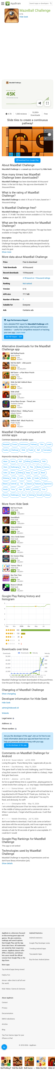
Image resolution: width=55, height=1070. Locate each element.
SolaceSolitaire (16, 527)
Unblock (36, 461)
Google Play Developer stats (39, 943)
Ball (38, 450)
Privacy (4, 1008)
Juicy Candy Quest (17, 537)
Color (14, 478)
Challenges (15, 495)
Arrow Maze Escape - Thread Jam (23, 401)
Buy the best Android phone (39, 960)
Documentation (7, 1013)
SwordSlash (15, 518)
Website (5, 713)
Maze (5, 461)
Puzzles (6, 450)
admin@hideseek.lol (10, 708)
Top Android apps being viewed (13, 969)
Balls (29, 478)
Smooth (40, 495)
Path (44, 461)
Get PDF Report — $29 (14, 337)
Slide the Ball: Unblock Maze (21, 382)
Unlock (47, 495)
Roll (20, 461)
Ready (5, 489)
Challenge (14, 450)
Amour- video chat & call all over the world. (13, 981)
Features (38, 484)
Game (13, 461)
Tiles (42, 444)
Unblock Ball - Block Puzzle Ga (22, 421)
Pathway (34, 444)
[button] (27, 718)
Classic (29, 484)
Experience (48, 484)
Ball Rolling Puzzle (17, 353)
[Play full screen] (47, 103)
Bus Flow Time (16, 575)
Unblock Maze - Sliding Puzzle (22, 411)
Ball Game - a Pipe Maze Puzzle (22, 373)
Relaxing (6, 478)
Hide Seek (22, 504)
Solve (5, 473)
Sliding (20, 473)
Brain (5, 467)
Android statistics (35, 938)
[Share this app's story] (40, 103)
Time (13, 489)
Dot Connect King (17, 556)
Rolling (27, 461)
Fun (24, 467)
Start (24, 495)
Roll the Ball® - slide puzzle (21, 363)
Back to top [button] (49, 1048)
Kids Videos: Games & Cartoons (13, 989)
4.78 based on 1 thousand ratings (36, 278)
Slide (23, 450)
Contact (5, 1002)
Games (46, 467)
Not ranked (27, 283)
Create (14, 444)
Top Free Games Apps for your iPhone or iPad (13, 1036)
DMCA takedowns (8, 1019)
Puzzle (30, 450)
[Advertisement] (27, 51)
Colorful (36, 489)
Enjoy (28, 473)
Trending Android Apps (37, 949)
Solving (31, 495)
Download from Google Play (28, 160)
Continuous (24, 444)
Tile (21, 484)
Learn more (20, 332)
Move (13, 473)
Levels (49, 444)
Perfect (44, 478)
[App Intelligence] (4, 1047)
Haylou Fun (6, 975)
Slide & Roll (15, 392)
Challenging (14, 467)
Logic (22, 478)
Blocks (39, 467)
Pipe (20, 489)
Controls (13, 484)
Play (31, 467)
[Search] (51, 3)
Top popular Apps (35, 954)
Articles (5, 1024)
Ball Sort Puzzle (16, 508)
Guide (36, 478)
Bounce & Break (16, 585)
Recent (5, 495)
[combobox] (39, 3)
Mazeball (6, 444)
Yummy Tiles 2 (16, 566)
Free (43, 489)
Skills (28, 489)
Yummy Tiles (16, 546)
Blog (3, 1030)
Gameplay (47, 450)
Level (35, 473)
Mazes (5, 484)
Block (43, 473)
